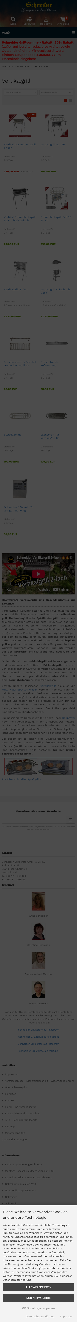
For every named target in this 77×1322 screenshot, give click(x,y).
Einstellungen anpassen (40, 1308)
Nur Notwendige (38, 1298)
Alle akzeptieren (38, 1287)
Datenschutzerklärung (40, 1316)
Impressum (67, 1316)
